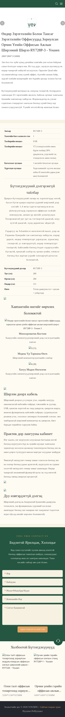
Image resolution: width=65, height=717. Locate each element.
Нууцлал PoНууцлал (32, 711)
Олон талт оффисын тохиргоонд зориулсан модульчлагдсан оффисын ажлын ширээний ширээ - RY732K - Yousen (16, 688)
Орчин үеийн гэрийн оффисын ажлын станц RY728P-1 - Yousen (48, 688)
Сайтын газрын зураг (50, 707)
